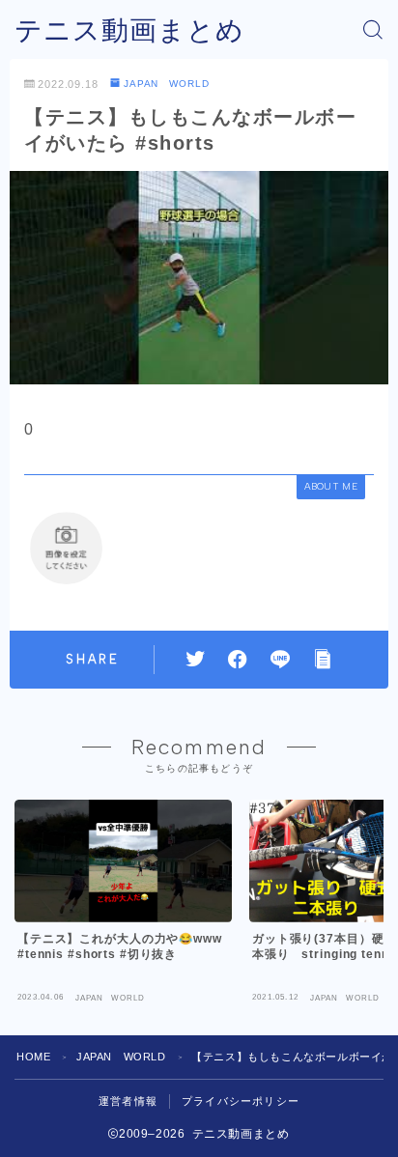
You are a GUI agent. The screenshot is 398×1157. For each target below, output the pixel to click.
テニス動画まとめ (129, 30)
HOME (33, 1056)
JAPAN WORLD (167, 83)
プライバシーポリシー (240, 1101)
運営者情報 (128, 1101)
